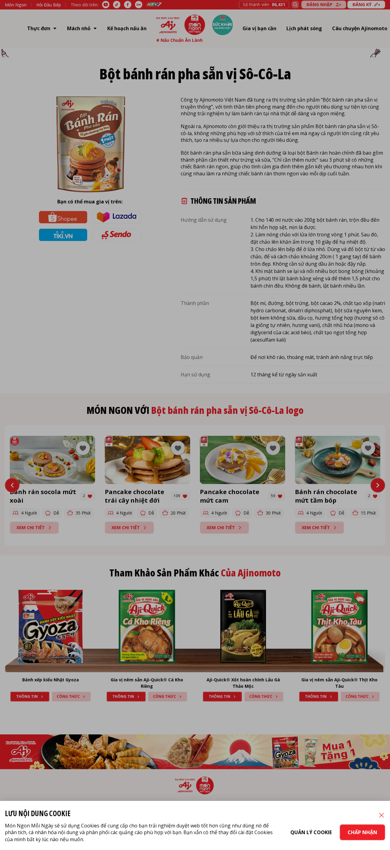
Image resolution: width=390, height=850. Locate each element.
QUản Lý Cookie (311, 832)
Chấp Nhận (362, 832)
